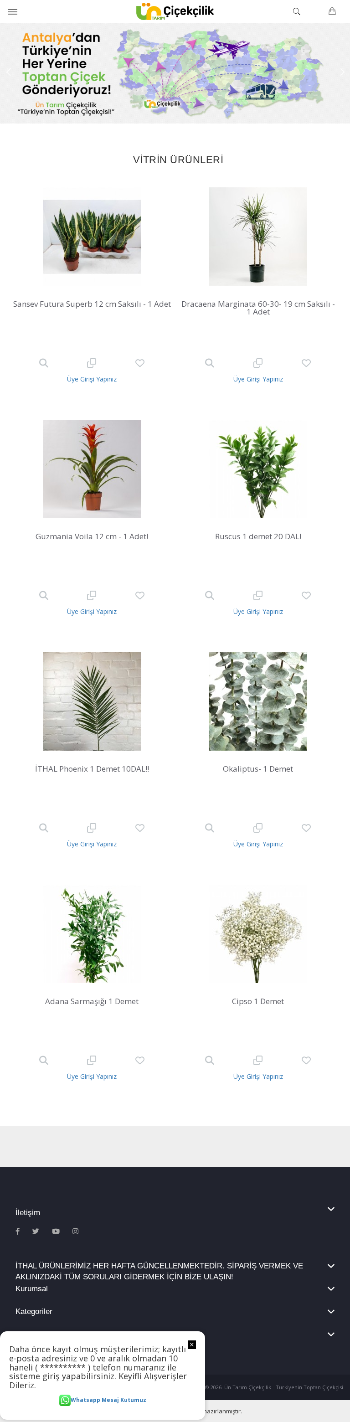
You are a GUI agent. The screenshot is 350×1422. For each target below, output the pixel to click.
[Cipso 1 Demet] (258, 934)
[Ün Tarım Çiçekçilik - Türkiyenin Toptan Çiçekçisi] (175, 11)
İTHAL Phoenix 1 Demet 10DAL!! (92, 768)
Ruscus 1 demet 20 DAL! (258, 536)
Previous (9, 73)
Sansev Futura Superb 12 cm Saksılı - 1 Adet (92, 304)
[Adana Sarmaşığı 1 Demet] (92, 934)
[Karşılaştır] (92, 363)
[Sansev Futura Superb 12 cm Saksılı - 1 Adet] (92, 236)
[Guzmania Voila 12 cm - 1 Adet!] (92, 469)
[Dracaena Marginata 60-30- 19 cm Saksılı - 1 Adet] (258, 236)
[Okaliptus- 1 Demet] (258, 701)
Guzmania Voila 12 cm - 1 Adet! (92, 536)
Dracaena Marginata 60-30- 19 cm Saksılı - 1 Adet (258, 308)
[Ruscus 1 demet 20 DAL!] (258, 469)
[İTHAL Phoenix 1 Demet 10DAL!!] (92, 701)
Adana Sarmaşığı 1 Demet (92, 1001)
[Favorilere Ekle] (140, 363)
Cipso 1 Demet (258, 1001)
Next (341, 73)
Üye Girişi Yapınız (92, 379)
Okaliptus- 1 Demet (258, 768)
